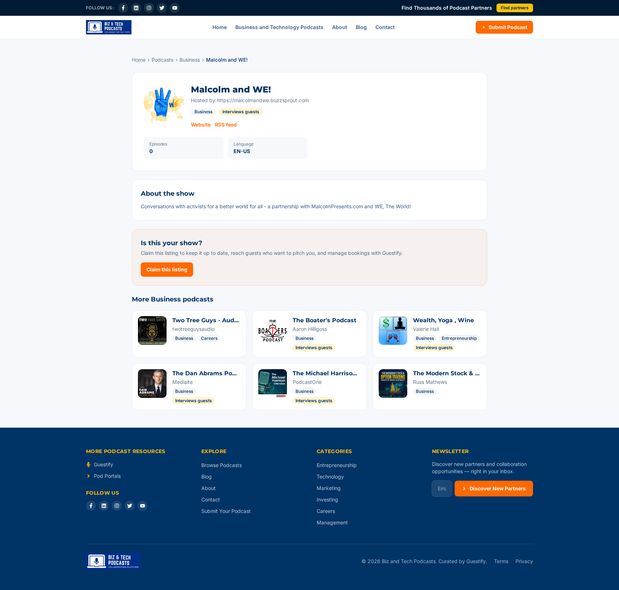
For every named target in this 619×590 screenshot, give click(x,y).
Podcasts (162, 60)
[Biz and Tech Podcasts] (108, 27)
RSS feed (226, 125)
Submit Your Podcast (226, 511)
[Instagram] (149, 8)
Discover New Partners (498, 488)
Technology (330, 477)
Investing (327, 499)
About (339, 27)
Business (189, 60)
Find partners (515, 7)
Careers (326, 511)
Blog (361, 27)
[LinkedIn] (136, 8)
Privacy (524, 561)
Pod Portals (107, 476)
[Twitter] (162, 8)
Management (332, 522)
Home (219, 27)
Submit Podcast (508, 27)
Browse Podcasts (221, 465)
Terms (501, 561)
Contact (385, 27)
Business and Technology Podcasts (279, 27)
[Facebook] (123, 8)
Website (201, 125)
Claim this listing (167, 269)
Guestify (103, 464)
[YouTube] (175, 8)
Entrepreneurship (337, 465)
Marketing (329, 488)
